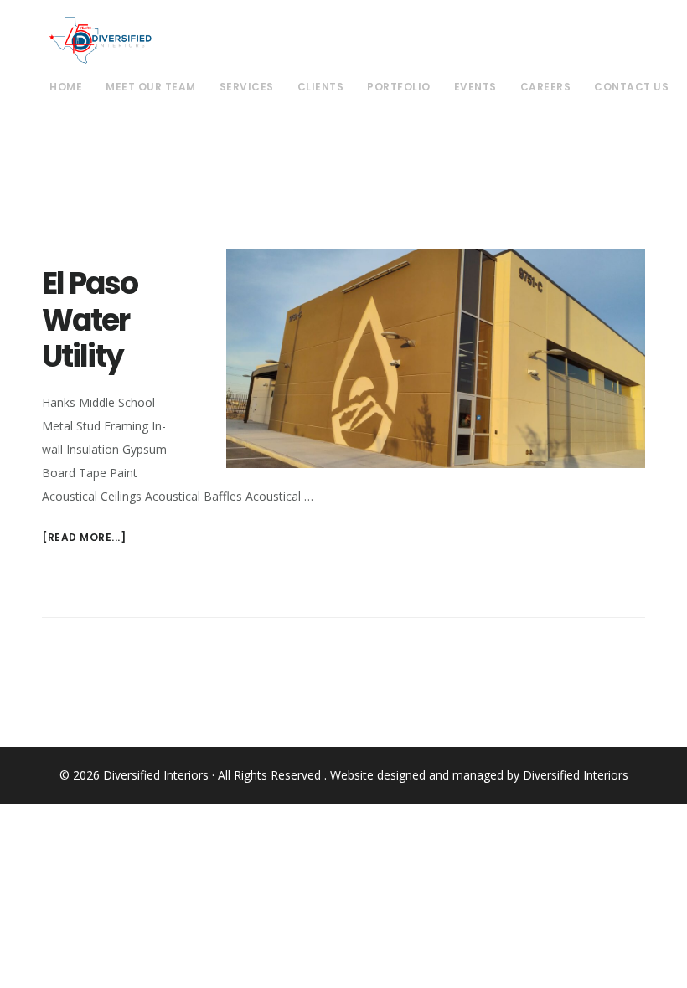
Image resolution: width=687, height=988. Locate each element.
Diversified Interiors (100, 40)
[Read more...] (84, 535)
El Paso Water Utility (89, 319)
